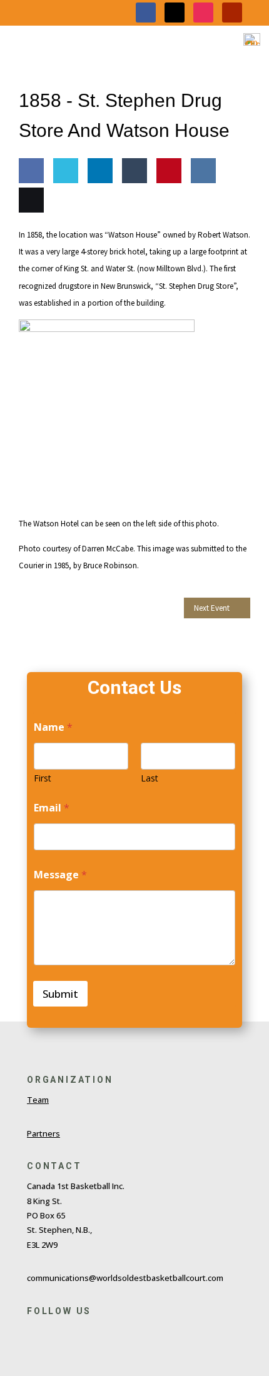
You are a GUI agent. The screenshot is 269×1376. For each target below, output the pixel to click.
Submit (60, 994)
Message (60, 875)
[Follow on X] (175, 13)
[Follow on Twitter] (59, 1334)
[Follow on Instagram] (203, 13)
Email (51, 808)
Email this (28, 236)
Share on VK (201, 206)
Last (149, 778)
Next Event (212, 608)
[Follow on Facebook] (146, 13)
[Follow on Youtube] (232, 13)
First (42, 778)
